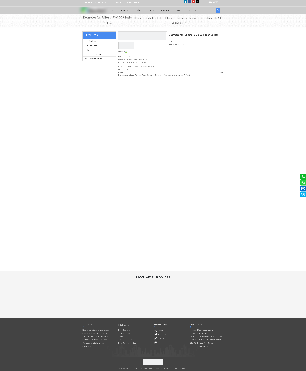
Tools (87, 49)
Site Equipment (91, 45)
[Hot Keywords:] (218, 10)
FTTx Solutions (90, 41)
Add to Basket (179, 44)
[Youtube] (193, 1)
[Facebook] (189, 1)
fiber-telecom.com (200, 346)
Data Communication (93, 58)
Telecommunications (93, 54)
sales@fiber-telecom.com (202, 330)
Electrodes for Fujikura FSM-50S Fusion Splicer (135, 75)
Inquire (171, 44)
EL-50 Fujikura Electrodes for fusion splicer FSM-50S (171, 75)
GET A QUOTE (213, 2)
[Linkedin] (185, 1)
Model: (171, 39)
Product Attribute (124, 56)
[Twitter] (197, 1)
